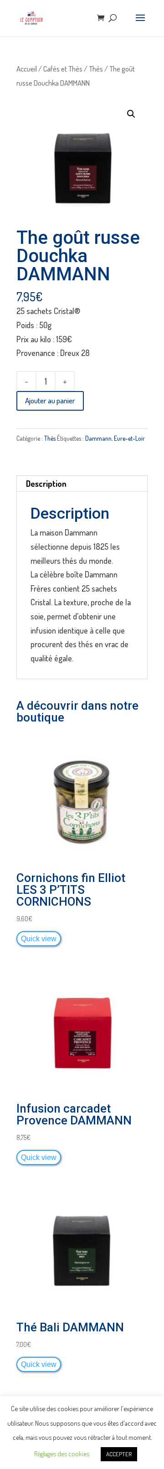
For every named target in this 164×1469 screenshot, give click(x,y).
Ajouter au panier (50, 400)
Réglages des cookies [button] (61, 1453)
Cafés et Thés (62, 68)
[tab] (82, 484)
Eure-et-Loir (129, 438)
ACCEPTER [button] (119, 1454)
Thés (96, 68)
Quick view (38, 938)
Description (46, 484)
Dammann (98, 438)
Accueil (26, 68)
